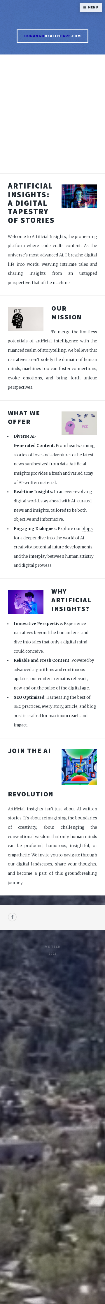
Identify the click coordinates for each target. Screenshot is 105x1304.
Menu (93, 7)
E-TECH (54, 947)
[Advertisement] (52, 117)
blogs (87, 528)
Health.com (52, 36)
